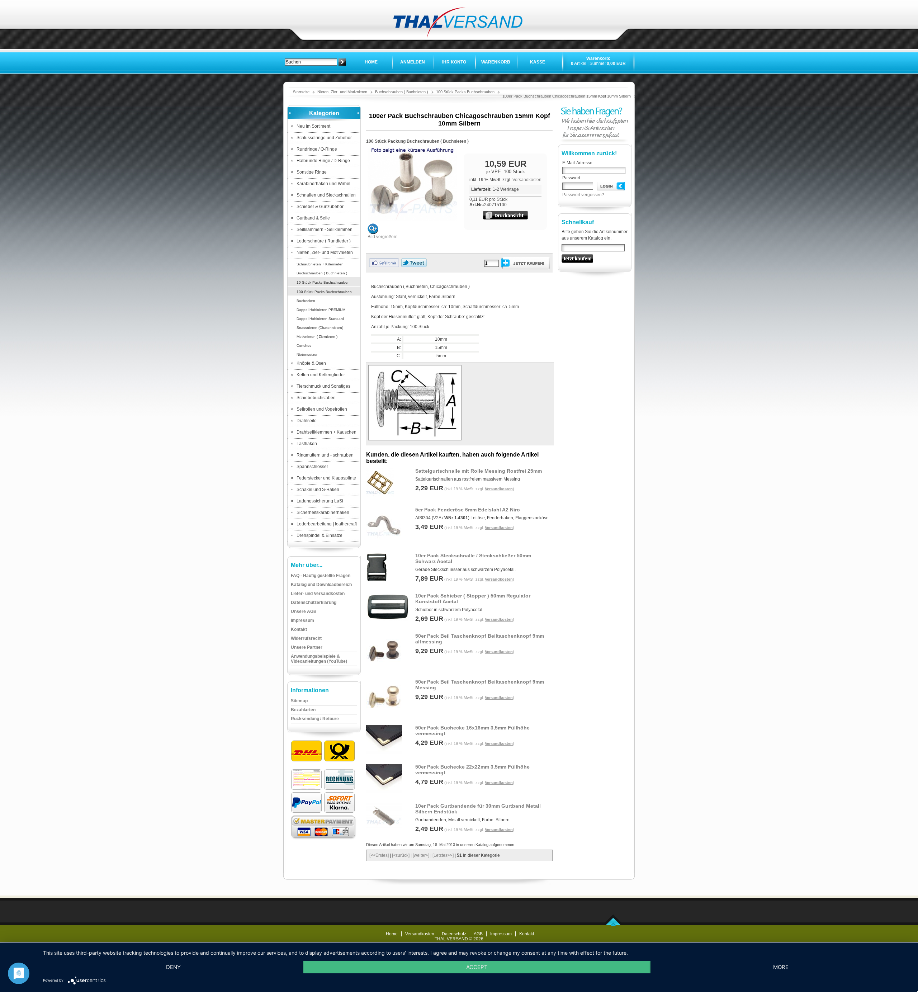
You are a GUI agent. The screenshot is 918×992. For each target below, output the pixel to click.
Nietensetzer (307, 354)
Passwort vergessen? (583, 194)
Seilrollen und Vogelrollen (322, 409)
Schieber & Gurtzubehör (320, 206)
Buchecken (306, 301)
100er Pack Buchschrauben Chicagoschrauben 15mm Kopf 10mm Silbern (566, 96)
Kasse (537, 62)
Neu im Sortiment (313, 126)
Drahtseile (307, 420)
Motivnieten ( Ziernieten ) (317, 337)
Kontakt (526, 933)
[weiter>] (421, 855)
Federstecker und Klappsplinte (326, 478)
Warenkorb (495, 62)
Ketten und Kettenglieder (321, 374)
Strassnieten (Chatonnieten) (320, 328)
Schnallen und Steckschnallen (326, 195)
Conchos (304, 346)
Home (371, 62)
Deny (173, 967)
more (781, 967)
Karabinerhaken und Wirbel (323, 183)
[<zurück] (401, 855)
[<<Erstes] (379, 855)
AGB (478, 933)
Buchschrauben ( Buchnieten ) (401, 92)
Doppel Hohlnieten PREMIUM (321, 310)
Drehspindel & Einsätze (319, 535)
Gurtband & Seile (313, 218)
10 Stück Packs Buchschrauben (323, 282)
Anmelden (412, 62)
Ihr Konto (454, 62)
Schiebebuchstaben (316, 397)
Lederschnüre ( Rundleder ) (324, 241)
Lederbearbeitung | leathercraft (327, 523)
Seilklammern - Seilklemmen (324, 229)
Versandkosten (526, 179)
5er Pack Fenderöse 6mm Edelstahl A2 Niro (467, 509)
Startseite (301, 92)
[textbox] (311, 62)
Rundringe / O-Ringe (317, 149)
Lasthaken (307, 443)
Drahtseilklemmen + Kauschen (326, 432)
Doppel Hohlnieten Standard (320, 319)
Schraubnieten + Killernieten (320, 264)
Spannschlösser (312, 466)
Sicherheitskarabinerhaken (323, 512)
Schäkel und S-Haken (318, 489)
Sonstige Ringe (312, 172)
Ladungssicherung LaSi (320, 501)
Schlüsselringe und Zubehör (324, 137)
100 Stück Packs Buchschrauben (465, 92)
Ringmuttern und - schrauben (325, 455)
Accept (477, 967)
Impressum (501, 933)
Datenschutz (454, 933)
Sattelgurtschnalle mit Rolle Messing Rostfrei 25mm (478, 471)
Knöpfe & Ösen (311, 363)
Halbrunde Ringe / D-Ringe (323, 160)
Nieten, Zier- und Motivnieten (342, 92)
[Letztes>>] (443, 855)
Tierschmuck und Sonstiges (323, 386)
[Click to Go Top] (613, 924)
